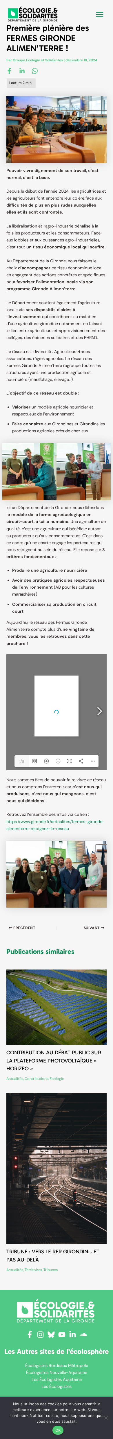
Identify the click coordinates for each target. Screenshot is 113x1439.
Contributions (36, 1078)
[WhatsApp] (35, 71)
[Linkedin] (22, 71)
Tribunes (50, 1269)
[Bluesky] (51, 1334)
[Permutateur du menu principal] (99, 14)
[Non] (106, 1418)
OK (58, 1430)
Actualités (14, 1078)
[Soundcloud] (83, 1334)
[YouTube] (61, 1334)
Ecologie (57, 1078)
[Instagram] (40, 1334)
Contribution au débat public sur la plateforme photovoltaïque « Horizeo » (53, 1060)
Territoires (33, 1269)
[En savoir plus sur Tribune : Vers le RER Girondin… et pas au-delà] (56, 1168)
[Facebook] (9, 71)
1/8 (21, 761)
